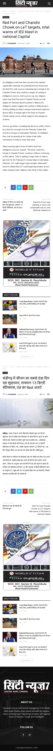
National (13, 11)
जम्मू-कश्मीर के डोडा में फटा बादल (29, 315)
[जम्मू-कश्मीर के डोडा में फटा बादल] (10, 319)
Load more (26, 357)
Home (5, 11)
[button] (49, 3)
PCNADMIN (12, 43)
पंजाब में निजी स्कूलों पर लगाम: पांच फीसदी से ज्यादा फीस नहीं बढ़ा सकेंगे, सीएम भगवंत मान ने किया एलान (33, 345)
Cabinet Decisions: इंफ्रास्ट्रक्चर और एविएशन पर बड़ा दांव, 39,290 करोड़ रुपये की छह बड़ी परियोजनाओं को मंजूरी (34, 331)
